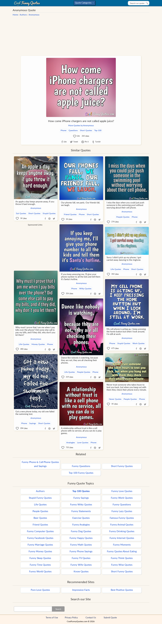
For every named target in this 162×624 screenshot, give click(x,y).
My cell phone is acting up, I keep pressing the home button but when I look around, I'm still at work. (126, 331)
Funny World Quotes (40, 571)
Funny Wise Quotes (121, 565)
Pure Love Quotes (40, 590)
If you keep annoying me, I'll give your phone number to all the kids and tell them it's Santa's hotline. (80, 276)
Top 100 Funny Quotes (81, 473)
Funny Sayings (81, 498)
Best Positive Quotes (122, 590)
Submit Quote (110, 618)
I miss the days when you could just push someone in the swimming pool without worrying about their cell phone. (125, 205)
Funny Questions (81, 466)
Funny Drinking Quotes (121, 531)
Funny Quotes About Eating (122, 551)
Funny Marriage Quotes (40, 545)
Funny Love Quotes (121, 491)
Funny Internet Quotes (122, 538)
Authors (23, 15)
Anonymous (34, 15)
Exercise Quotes (81, 518)
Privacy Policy (71, 618)
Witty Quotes (85, 289)
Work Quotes (139, 343)
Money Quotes (38, 344)
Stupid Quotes (49, 213)
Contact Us (91, 618)
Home (15, 15)
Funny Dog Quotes (81, 531)
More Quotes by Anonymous (81, 126)
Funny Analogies (81, 525)
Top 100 (97, 130)
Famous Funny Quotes (122, 518)
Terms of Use (52, 618)
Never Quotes (115, 399)
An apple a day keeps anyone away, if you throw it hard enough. (34, 203)
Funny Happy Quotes (81, 538)
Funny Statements (81, 511)
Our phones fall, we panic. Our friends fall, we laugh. (80, 204)
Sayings (32, 423)
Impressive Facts (81, 590)
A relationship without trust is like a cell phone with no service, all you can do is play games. (81, 430)
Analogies (70, 443)
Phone (63, 130)
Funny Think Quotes (122, 558)
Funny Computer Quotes (40, 531)
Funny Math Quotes (81, 545)
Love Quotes (82, 443)
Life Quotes (116, 269)
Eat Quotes (21, 213)
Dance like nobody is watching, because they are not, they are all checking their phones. (79, 360)
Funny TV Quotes (81, 558)
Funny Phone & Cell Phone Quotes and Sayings (40, 464)
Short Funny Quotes (122, 466)
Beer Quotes (40, 518)
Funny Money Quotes (40, 551)
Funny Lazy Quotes (122, 511)
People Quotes (122, 217)
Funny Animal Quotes (121, 525)
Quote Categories (84, 3)
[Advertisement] (81, 34)
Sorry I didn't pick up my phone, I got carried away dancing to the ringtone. (124, 258)
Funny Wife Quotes (81, 565)
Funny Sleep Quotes (40, 558)
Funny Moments (122, 545)
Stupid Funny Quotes (40, 498)
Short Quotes (86, 130)
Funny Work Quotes (122, 498)
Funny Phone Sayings (81, 551)
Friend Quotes (70, 214)
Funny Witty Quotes (81, 504)
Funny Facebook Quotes (40, 538)
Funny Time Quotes (40, 565)
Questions (73, 130)
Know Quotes (81, 571)
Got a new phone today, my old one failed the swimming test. (34, 413)
